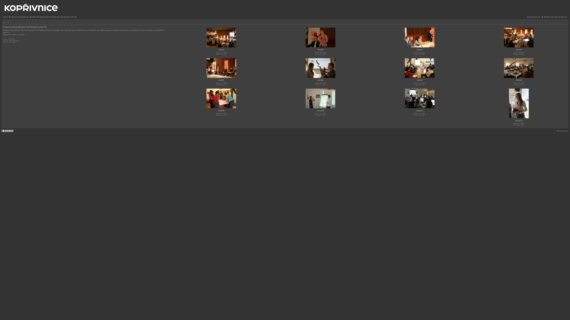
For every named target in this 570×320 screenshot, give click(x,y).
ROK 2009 (35, 17)
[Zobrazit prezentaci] (8, 22)
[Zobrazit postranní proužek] (5, 22)
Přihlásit (547, 17)
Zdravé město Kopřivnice (20, 17)
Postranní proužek (560, 17)
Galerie (5, 17)
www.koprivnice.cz (534, 17)
